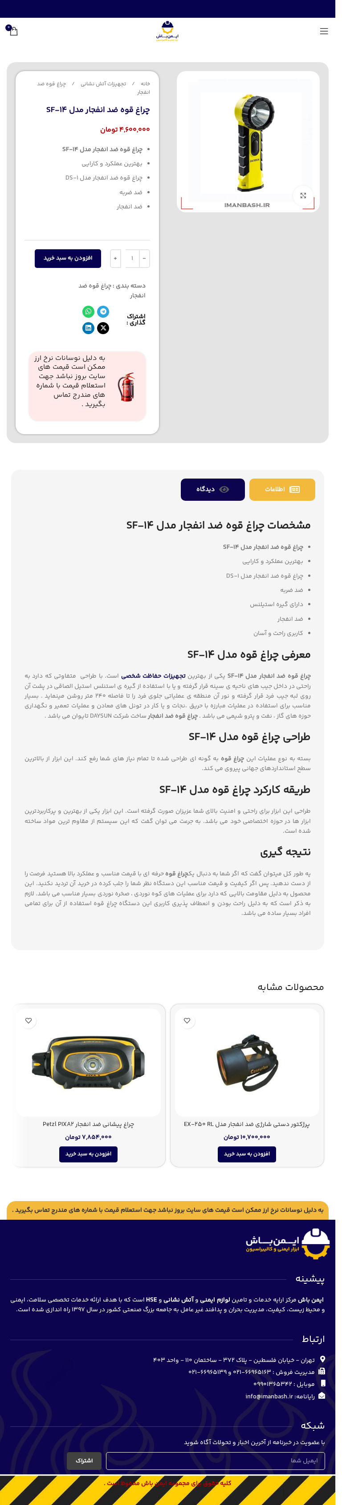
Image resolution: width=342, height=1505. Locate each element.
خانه (144, 84)
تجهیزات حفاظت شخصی (153, 676)
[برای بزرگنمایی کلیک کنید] (303, 196)
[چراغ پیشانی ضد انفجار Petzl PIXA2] (88, 1063)
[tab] (282, 490)
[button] (103, 312)
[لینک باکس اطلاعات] (87, 386)
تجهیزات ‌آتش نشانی (102, 84)
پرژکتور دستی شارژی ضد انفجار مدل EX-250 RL (247, 1125)
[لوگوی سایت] (167, 31)
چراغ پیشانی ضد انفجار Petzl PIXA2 (88, 1125)
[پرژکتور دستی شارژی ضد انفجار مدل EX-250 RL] (247, 1063)
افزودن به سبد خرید (68, 258)
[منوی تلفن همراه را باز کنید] (324, 31)
